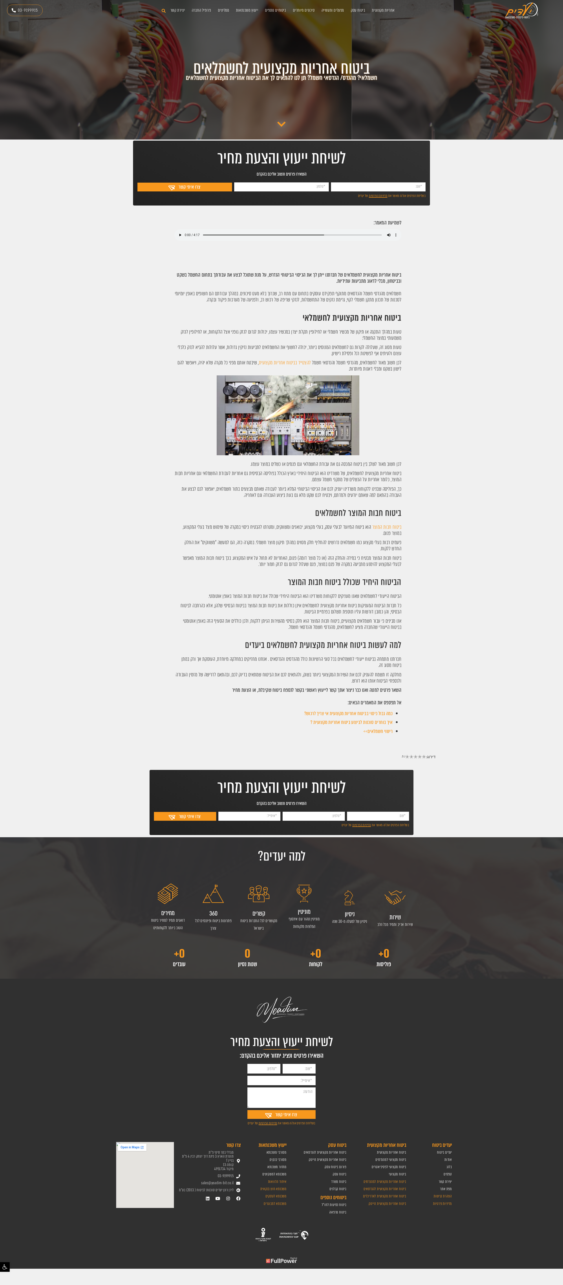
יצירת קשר (177, 10)
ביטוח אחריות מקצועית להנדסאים (385, 1189)
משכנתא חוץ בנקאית (273, 1189)
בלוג (449, 1167)
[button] (5, 1267)
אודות (448, 1159)
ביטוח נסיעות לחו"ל (334, 1205)
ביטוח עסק (358, 10)
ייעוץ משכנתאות (247, 10)
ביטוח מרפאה (337, 1212)
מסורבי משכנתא (277, 1152)
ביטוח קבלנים (337, 1189)
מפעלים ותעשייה (333, 10)
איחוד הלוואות (277, 1181)
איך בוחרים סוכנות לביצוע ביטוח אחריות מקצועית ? (351, 722)
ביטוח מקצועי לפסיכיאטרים (389, 1167)
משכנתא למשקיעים (274, 1174)
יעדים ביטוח (444, 1152)
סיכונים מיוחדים (304, 10)
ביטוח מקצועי (397, 1174)
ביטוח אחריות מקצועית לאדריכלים (384, 1196)
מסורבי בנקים (278, 1159)
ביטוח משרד (338, 1181)
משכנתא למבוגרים (275, 1203)
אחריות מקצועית (383, 10)
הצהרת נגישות (443, 1196)
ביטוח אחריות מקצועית (391, 1152)
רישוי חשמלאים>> (378, 731)
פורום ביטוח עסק (335, 1167)
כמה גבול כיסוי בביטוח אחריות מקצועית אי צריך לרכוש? (348, 713)
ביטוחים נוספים (275, 10)
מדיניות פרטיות (442, 1203)
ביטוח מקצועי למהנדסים (390, 1159)
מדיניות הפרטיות (378, 195)
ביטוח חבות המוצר (386, 527)
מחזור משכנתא (277, 1167)
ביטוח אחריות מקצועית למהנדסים (384, 1181)
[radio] (407, 757)
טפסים (448, 1174)
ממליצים (223, 10)
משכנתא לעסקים (276, 1196)
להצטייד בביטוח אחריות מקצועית (285, 362)
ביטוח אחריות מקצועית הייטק (387, 1203)
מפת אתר (446, 1189)
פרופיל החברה (201, 10)
